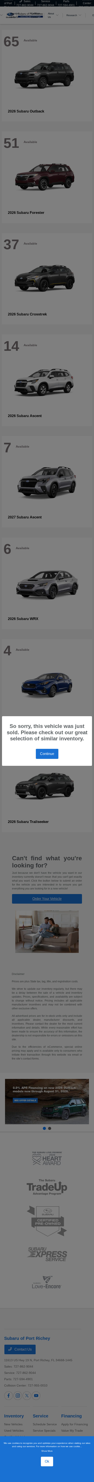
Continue (47, 754)
